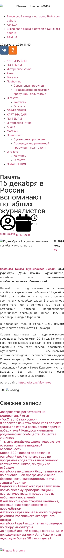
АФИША (12, 24)
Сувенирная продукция (29, 85)
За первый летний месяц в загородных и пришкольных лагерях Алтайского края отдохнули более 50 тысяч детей (31, 534)
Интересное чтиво (19, 69)
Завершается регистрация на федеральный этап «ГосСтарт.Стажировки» (22, 415)
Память (10, 177)
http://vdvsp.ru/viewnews (34, 382)
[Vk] (4, 50)
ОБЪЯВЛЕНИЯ (16, 110)
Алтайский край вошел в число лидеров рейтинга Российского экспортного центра (31, 515)
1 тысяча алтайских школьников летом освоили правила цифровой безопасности (30, 445)
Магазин (12, 77)
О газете (12, 98)
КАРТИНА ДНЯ (17, 60)
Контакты (20, 102)
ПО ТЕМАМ (14, 65)
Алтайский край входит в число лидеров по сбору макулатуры (31, 525)
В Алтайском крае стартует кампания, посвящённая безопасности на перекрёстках (29, 504)
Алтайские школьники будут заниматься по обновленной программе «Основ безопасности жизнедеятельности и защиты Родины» (31, 477)
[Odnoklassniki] (13, 50)
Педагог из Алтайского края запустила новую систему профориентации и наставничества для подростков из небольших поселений (30, 491)
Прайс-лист (15, 81)
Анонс (11, 73)
